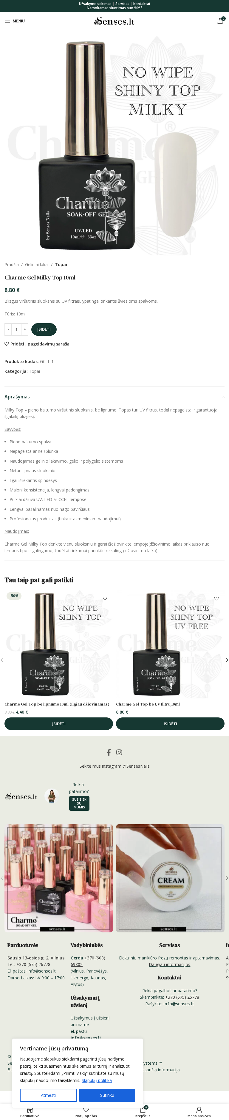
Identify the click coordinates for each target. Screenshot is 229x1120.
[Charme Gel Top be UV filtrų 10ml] (170, 644)
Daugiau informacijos (169, 964)
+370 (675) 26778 (182, 997)
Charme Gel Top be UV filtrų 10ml (148, 704)
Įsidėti (44, 329)
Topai (61, 264)
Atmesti (48, 1095)
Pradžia (11, 264)
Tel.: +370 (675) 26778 (28, 964)
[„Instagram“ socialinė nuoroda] (119, 752)
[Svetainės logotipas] (114, 20)
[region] (77, 1073)
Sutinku (107, 1095)
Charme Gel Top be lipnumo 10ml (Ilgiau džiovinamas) (56, 704)
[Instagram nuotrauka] (58, 878)
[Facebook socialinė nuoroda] (109, 752)
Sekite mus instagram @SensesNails (115, 766)
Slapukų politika (97, 1080)
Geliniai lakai (37, 264)
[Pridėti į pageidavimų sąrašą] (105, 598)
